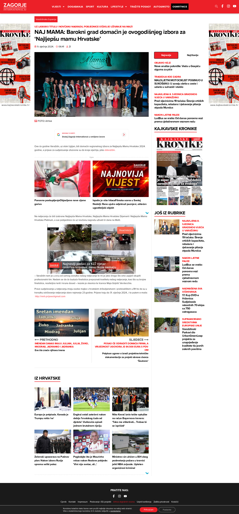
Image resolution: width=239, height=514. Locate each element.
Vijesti (56, 6)
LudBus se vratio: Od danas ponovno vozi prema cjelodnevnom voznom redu (178, 118)
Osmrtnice (179, 6)
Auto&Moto (162, 6)
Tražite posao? (140, 6)
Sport (90, 6)
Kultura (102, 6)
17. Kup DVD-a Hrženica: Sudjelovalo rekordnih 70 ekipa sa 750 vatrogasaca (193, 300)
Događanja (75, 6)
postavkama (115, 511)
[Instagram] (228, 6)
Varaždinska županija (46, 19)
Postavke (167, 509)
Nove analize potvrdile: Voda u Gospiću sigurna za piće (177, 66)
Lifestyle (117, 6)
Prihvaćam (148, 509)
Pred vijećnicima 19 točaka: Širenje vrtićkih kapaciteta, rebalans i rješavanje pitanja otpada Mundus (179, 101)
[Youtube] (234, 6)
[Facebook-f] (222, 6)
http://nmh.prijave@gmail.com (50, 296)
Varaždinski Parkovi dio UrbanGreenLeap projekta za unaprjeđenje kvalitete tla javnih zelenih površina (192, 334)
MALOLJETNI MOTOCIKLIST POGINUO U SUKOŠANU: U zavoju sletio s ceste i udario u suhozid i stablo (178, 82)
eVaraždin (110, 150)
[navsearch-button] (216, 6)
